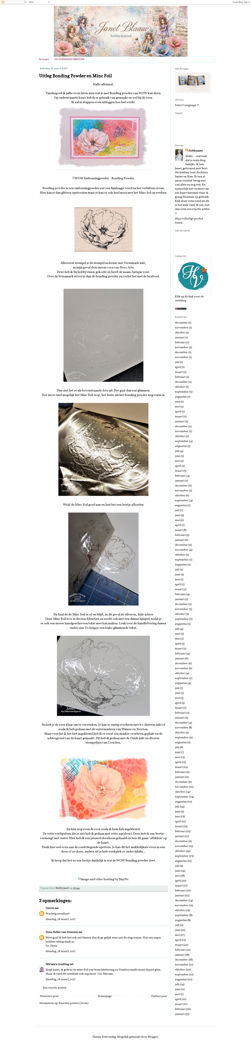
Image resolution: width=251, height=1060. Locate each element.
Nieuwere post (49, 996)
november (181, 328)
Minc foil (144, 193)
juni (177, 402)
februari (180, 342)
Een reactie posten (54, 988)
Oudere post (159, 996)
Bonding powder (53, 188)
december (181, 323)
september (182, 392)
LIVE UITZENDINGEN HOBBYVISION (69, 59)
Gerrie (50, 908)
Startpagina (44, 59)
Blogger (153, 1037)
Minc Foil (81, 505)
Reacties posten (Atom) (73, 1003)
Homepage (105, 996)
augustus (181, 397)
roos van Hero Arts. (120, 267)
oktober (180, 333)
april (178, 367)
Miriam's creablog (57, 964)
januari (179, 338)
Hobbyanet (195, 151)
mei (177, 407)
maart (179, 372)
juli (177, 362)
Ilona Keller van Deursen (62, 932)
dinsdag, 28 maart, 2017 (61, 919)
